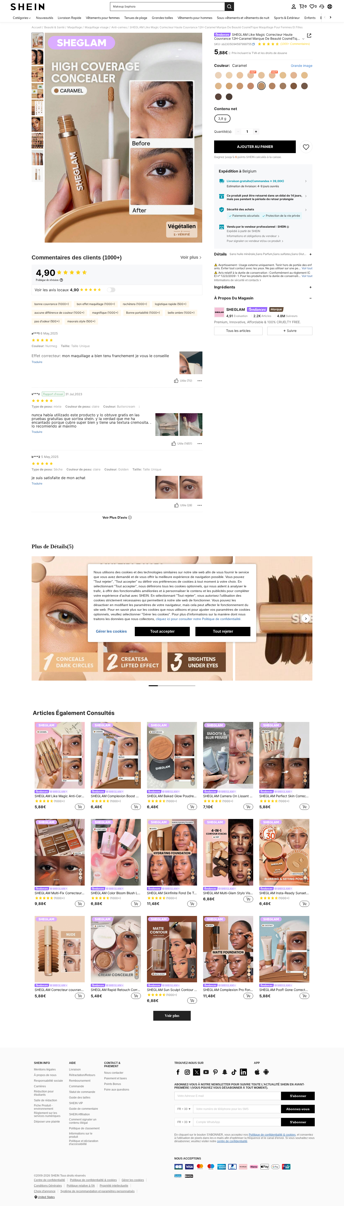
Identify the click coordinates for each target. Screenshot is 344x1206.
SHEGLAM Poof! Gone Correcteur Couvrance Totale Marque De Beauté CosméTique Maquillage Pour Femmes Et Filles (284, 990)
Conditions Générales (48, 1185)
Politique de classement (84, 1128)
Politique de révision (47, 280)
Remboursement (79, 1080)
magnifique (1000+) (105, 312)
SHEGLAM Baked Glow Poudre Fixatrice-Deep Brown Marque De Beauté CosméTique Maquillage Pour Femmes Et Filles (172, 796)
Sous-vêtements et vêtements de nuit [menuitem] (243, 18)
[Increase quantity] (256, 131)
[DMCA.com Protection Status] (189, 1175)
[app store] (257, 1074)
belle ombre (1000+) (181, 312)
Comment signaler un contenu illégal (82, 1121)
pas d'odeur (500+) (46, 321)
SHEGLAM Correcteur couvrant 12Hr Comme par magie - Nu (60, 990)
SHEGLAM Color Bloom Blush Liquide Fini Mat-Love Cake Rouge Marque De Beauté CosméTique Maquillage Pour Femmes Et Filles (116, 893)
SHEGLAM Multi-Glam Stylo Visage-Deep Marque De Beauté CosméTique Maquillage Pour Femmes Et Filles (228, 893)
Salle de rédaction (45, 1100)
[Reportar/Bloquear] (199, 381)
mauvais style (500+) (81, 321)
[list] (211, 1072)
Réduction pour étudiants (44, 1093)
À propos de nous (45, 1075)
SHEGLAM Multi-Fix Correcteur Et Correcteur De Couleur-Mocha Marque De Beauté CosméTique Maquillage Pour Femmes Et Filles (60, 893)
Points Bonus (112, 1084)
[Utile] (176, 381)
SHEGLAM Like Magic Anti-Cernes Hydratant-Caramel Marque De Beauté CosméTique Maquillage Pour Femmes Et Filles (60, 796)
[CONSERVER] (306, 146)
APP (257, 1063)
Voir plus (172, 1016)
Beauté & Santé (54, 27)
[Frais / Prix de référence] (229, 53)
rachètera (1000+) (135, 304)
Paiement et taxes (115, 1078)
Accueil (36, 27)
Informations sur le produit (80, 1135)
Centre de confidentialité (49, 1180)
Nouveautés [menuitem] (44, 18)
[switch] (111, 289)
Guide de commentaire (83, 1108)
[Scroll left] (324, 17)
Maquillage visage (97, 27)
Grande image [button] (301, 66)
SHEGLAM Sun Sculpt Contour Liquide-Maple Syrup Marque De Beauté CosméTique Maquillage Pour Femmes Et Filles (172, 990)
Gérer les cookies (133, 1180)
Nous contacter (113, 1072)
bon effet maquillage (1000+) (96, 304)
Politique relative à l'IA (81, 1185)
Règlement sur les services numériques (47, 1114)
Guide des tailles (79, 1097)
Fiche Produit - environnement (43, 1107)
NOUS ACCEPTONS (187, 1158)
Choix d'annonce (44, 1191)
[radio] (218, 75)
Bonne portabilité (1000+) (143, 312)
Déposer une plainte (47, 1121)
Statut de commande (82, 1092)
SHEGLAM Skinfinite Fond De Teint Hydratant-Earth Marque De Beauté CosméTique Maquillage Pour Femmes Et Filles (172, 893)
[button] (322, 6)
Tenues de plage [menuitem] (135, 18)
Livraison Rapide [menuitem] (69, 18)
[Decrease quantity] (238, 131)
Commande (76, 1086)
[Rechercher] (229, 6)
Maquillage (74, 27)
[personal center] (293, 6)
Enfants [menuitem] (309, 18)
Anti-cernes (119, 27)
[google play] (266, 1074)
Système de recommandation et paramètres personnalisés (97, 1191)
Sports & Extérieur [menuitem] (287, 18)
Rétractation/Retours (82, 1075)
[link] (303, 6)
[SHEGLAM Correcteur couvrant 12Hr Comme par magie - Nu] (60, 949)
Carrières (40, 1086)
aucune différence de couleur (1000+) (59, 312)
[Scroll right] (330, 17)
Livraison (75, 1069)
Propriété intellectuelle (114, 1185)
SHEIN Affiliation (79, 1114)
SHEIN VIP (76, 1103)
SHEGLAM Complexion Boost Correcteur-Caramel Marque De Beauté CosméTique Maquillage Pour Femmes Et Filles (116, 796)
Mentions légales (45, 1069)
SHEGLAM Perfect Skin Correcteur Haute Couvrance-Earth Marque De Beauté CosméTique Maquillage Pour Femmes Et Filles (284, 796)
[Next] (306, 618)
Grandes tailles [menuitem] (162, 18)
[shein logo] (27, 6)
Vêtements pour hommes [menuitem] (195, 18)
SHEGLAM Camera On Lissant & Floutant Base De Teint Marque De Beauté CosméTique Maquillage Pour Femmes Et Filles (228, 796)
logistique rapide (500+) (170, 304)
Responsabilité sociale (48, 1080)
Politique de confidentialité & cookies (272, 1134)
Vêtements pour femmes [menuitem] (103, 18)
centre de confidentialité (232, 1141)
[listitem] (60, 766)
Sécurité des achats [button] (240, 209)
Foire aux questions (116, 1089)
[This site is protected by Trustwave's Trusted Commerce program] (177, 1175)
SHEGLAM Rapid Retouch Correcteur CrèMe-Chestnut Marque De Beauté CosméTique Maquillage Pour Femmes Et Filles (116, 990)
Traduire (37, 362)
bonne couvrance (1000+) (51, 304)
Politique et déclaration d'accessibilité (83, 1142)
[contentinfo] (244, 1167)
